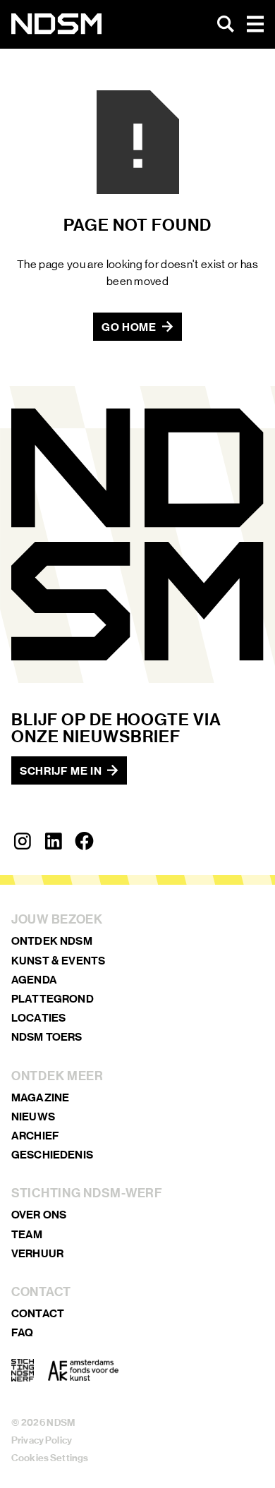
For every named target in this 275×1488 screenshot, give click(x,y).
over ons (38, 1214)
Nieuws (33, 1116)
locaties (38, 1017)
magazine (40, 1097)
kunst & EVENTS (58, 960)
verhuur (37, 1253)
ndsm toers (46, 1037)
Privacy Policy (41, 1440)
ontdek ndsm (51, 941)
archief (35, 1135)
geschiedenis (52, 1154)
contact (37, 1313)
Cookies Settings (49, 1458)
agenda (34, 979)
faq (22, 1332)
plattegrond (52, 998)
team (27, 1234)
